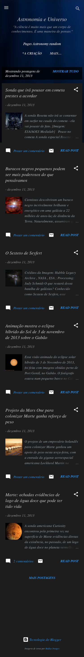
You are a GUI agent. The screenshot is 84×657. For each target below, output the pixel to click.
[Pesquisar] (77, 9)
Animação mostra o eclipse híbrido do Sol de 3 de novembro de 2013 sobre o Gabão (34, 331)
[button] (76, 90)
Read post (69, 150)
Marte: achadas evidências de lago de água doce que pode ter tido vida (33, 500)
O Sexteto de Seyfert (23, 253)
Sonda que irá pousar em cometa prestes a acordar (35, 92)
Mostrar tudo (66, 71)
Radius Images (52, 648)
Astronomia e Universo (42, 18)
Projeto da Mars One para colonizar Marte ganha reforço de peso (36, 415)
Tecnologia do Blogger (44, 639)
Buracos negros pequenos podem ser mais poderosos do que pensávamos (35, 174)
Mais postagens (42, 578)
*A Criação (32, 53)
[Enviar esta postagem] (51, 152)
